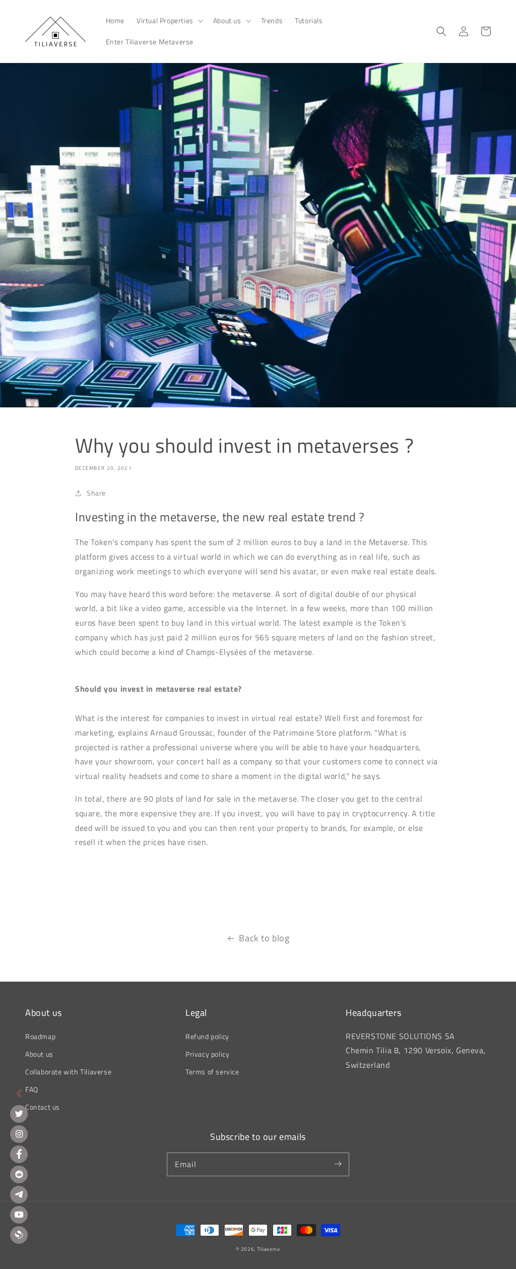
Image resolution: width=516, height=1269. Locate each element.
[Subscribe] (338, 1164)
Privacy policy (207, 1054)
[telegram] (19, 1194)
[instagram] (19, 1134)
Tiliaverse (268, 1249)
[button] (169, 20)
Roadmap (40, 1036)
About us (39, 1054)
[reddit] (19, 1174)
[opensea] (19, 1235)
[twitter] (19, 1114)
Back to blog (264, 938)
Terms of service (212, 1071)
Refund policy (207, 1036)
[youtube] (19, 1215)
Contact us (42, 1107)
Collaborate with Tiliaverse (68, 1071)
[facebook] (19, 1154)
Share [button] (96, 493)
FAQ (31, 1089)
